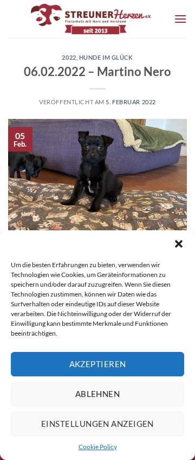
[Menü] (180, 18)
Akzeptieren (97, 364)
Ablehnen (97, 394)
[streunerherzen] (91, 19)
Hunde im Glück (106, 57)
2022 (69, 57)
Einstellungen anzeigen (97, 424)
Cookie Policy (98, 447)
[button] (178, 243)
